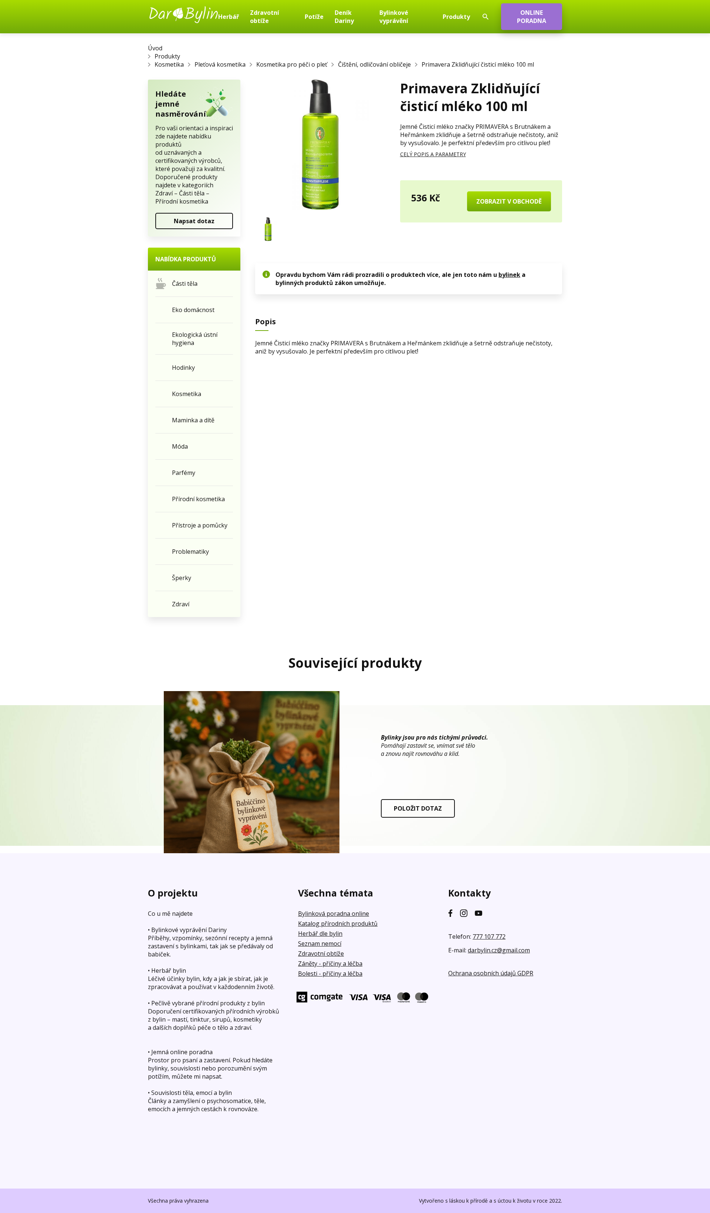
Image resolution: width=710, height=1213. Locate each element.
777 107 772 (489, 936)
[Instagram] (463, 913)
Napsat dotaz (194, 221)
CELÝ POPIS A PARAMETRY (433, 154)
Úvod (155, 48)
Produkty (167, 56)
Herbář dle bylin (320, 933)
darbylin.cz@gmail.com (499, 950)
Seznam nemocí (319, 943)
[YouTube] (478, 913)
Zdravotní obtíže (321, 953)
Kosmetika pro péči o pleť (291, 64)
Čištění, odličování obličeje (374, 64)
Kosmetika (169, 64)
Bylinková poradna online (333, 913)
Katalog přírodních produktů (338, 923)
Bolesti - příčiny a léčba (330, 973)
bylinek (509, 275)
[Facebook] (450, 913)
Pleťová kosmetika (220, 64)
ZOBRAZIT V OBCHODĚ (509, 201)
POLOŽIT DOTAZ (418, 808)
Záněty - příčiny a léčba (330, 963)
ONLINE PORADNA (531, 17)
